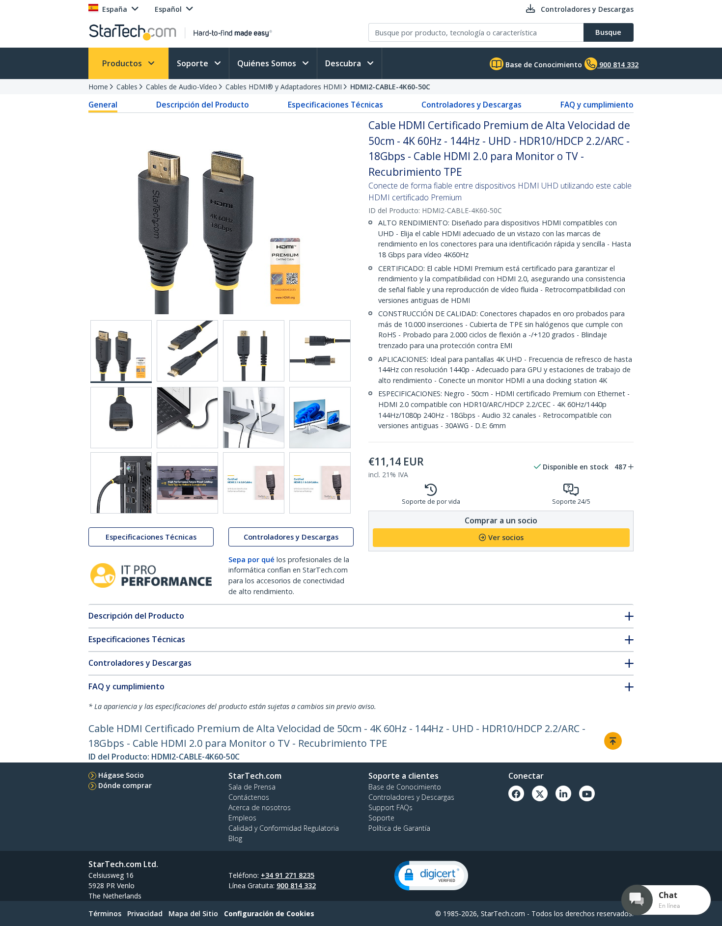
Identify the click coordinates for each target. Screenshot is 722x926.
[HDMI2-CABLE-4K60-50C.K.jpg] (187, 350)
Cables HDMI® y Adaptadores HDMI (283, 86)
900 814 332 (296, 885)
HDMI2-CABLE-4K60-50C (390, 86)
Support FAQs (390, 807)
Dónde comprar (125, 785)
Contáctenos (248, 797)
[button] (431, 875)
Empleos (242, 817)
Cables (127, 86)
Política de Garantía (399, 828)
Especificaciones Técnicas (335, 104)
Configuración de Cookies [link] (269, 913)
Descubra (344, 63)
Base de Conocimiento (542, 64)
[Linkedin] (563, 793)
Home (98, 86)
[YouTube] (587, 793)
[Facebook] (516, 793)
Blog (235, 838)
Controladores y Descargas (471, 104)
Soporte (193, 63)
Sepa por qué (251, 559)
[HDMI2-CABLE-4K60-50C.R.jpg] (121, 483)
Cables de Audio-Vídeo (181, 86)
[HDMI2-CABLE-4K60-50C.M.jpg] (320, 350)
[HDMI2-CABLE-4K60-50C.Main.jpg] (121, 351)
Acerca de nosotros (259, 807)
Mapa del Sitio (193, 913)
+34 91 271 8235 (287, 875)
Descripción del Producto (202, 104)
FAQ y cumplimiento (597, 104)
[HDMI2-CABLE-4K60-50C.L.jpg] (253, 350)
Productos (123, 63)
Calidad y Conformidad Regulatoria (283, 828)
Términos (104, 913)
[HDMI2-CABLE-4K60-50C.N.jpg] (121, 417)
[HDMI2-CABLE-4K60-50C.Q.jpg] (320, 417)
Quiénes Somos (267, 63)
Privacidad (145, 913)
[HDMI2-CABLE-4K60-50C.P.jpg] (253, 417)
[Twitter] (540, 793)
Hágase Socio (121, 775)
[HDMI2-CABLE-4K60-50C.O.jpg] (187, 417)
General (102, 104)
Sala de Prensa (252, 786)
